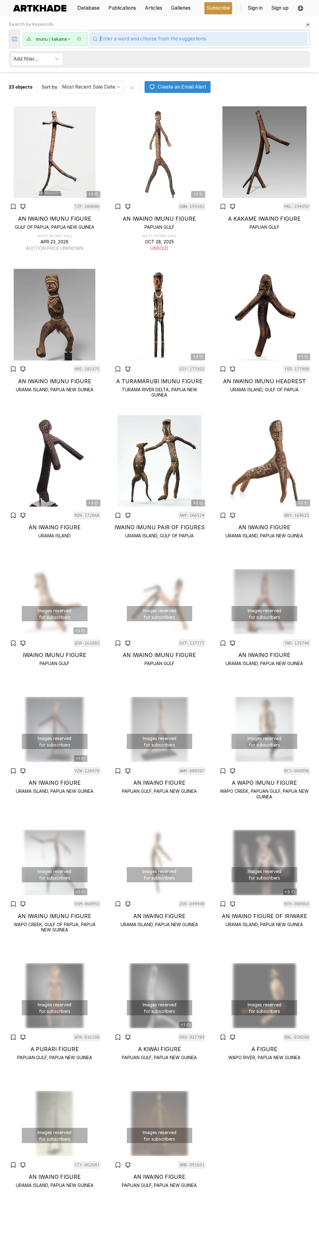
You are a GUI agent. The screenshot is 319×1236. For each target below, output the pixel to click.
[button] (300, 8)
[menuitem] (42, 8)
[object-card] (55, 178)
